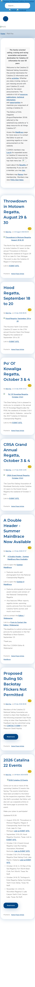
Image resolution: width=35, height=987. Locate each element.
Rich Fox (8, 232)
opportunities (15, 102)
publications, (12, 97)
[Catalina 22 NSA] (17, 1)
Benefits (22, 165)
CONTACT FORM (13, 726)
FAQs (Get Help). (17, 180)
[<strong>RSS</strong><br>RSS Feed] (27, 44)
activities (15, 78)
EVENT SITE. (14, 266)
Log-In (9, 152)
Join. (23, 170)
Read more (11, 737)
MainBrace (19, 132)
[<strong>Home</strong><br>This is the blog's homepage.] (24, 44)
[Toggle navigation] (5, 18)
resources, (24, 94)
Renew (20, 174)
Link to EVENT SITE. (22, 831)
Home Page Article (17, 274)
